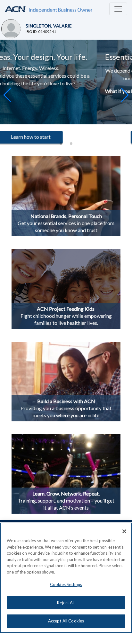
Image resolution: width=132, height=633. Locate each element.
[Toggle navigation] (118, 9)
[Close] (124, 531)
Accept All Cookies (66, 620)
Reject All (66, 602)
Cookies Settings (66, 584)
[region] (66, 577)
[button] (124, 95)
